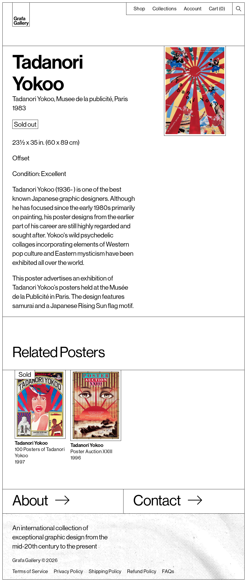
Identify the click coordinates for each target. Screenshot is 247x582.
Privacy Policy (68, 571)
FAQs (168, 571)
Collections (164, 9)
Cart (217, 9)
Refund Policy (141, 571)
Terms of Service (30, 571)
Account (193, 9)
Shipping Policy (105, 571)
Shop (139, 9)
